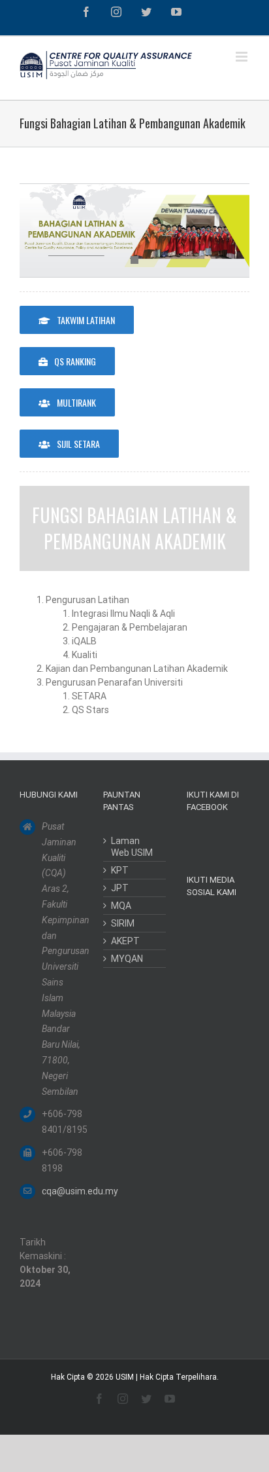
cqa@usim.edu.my (62, 1191)
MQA (121, 905)
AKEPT (125, 941)
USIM (125, 1377)
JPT (120, 888)
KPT (120, 870)
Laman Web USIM (132, 847)
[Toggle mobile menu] (242, 57)
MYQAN (127, 958)
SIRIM (122, 923)
